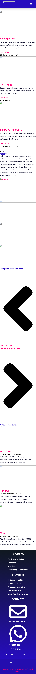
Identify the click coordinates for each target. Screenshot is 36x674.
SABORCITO (7, 39)
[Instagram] (12, 654)
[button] (31, 4)
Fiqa (2, 533)
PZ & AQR (6, 85)
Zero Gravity (7, 451)
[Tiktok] (29, 654)
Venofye (5, 490)
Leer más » (4, 52)
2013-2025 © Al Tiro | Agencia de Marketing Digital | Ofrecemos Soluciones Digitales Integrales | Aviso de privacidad (18, 669)
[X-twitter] (18, 654)
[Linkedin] (23, 654)
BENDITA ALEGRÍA (11, 130)
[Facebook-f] (6, 654)
